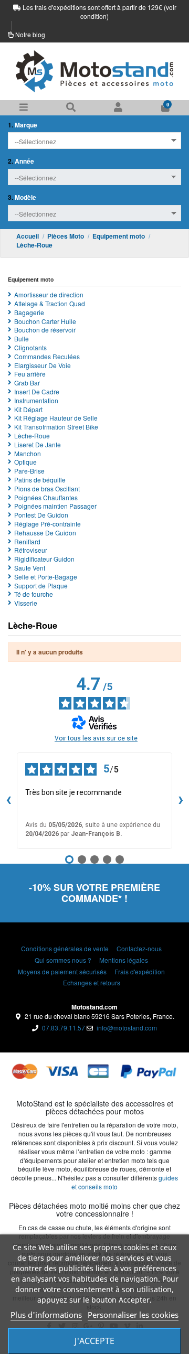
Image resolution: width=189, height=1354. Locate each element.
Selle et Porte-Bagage (45, 577)
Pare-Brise (29, 471)
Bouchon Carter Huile (45, 321)
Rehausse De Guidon (45, 533)
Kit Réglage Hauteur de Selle (56, 418)
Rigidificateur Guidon (44, 559)
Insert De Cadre (36, 392)
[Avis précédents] (8, 800)
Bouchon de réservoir (45, 330)
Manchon (27, 453)
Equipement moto (31, 279)
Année (21, 161)
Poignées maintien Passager (55, 506)
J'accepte (94, 1341)
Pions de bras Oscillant (47, 489)
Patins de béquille (40, 480)
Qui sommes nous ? (63, 960)
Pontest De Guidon (41, 515)
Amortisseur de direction (48, 295)
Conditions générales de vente (65, 948)
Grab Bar (27, 383)
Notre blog (30, 34)
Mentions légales (123, 960)
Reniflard (27, 542)
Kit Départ (28, 409)
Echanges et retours (91, 983)
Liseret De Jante (37, 444)
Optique (25, 462)
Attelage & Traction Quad (49, 303)
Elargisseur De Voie (42, 365)
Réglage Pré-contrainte (47, 524)
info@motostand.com (127, 1027)
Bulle (21, 339)
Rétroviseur (30, 550)
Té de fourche (33, 594)
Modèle (22, 197)
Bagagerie (29, 312)
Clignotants (30, 347)
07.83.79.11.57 (63, 1027)
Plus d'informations (46, 1314)
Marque (22, 125)
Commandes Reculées (47, 356)
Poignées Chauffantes (46, 497)
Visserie (25, 603)
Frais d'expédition (139, 972)
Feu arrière (30, 374)
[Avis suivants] (180, 800)
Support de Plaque (41, 586)
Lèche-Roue (32, 436)
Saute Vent (29, 568)
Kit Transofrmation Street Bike (56, 427)
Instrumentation (36, 400)
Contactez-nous (139, 948)
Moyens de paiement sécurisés (62, 972)
